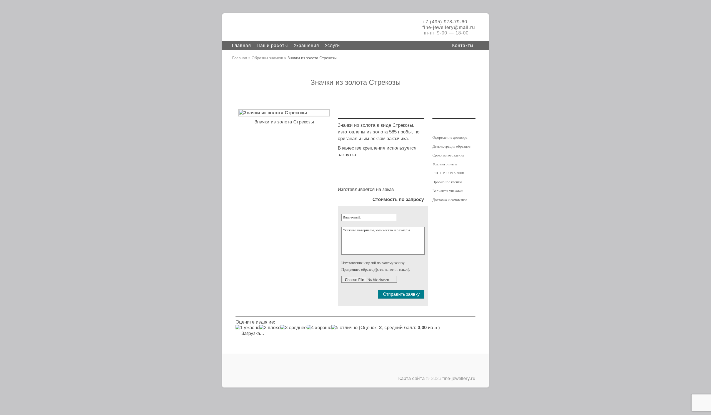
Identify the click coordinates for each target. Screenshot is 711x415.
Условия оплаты (444, 164)
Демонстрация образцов (451, 146)
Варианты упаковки (447, 191)
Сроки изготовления (448, 155)
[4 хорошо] (319, 327)
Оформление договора (449, 137)
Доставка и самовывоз (449, 200)
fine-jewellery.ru (458, 378)
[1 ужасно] (247, 327)
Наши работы (272, 45)
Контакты (463, 45)
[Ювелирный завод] (272, 27)
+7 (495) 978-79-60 (444, 21)
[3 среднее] (294, 327)
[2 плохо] (270, 327)
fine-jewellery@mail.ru (448, 27)
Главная (241, 45)
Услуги (332, 45)
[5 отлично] (344, 327)
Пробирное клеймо (447, 182)
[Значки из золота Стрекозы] (273, 112)
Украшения (306, 45)
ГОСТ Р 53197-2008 (448, 173)
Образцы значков (267, 58)
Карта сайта (411, 378)
